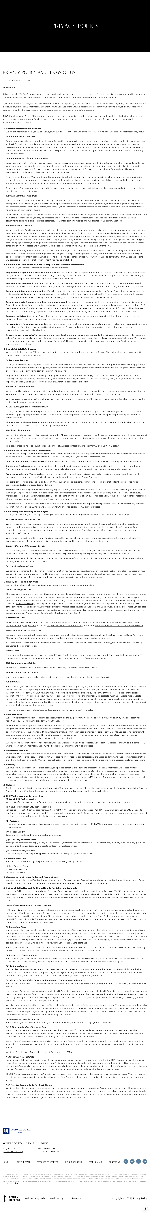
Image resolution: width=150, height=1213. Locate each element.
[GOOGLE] (144, 1161)
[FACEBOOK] (126, 1161)
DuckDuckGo (47, 613)
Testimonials (95, 1162)
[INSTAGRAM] (132, 1161)
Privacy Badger (32, 613)
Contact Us (114, 1162)
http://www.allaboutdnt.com (93, 658)
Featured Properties (47, 1162)
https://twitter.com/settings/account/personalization (119, 626)
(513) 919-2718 (9, 1148)
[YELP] (138, 1161)
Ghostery (58, 613)
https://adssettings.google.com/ (21, 626)
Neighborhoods (73, 1162)
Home (5, 1162)
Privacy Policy (140, 1198)
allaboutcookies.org (25, 604)
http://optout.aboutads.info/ (27, 638)
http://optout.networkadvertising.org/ (92, 638)
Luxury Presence (72, 1198)
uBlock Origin (72, 613)
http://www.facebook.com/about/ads (65, 626)
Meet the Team (22, 1162)
